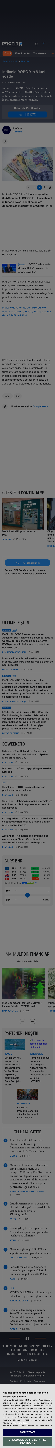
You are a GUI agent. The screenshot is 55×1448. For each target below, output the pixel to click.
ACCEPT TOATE (27, 1432)
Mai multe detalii (20, 1423)
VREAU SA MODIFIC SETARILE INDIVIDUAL (27, 1441)
